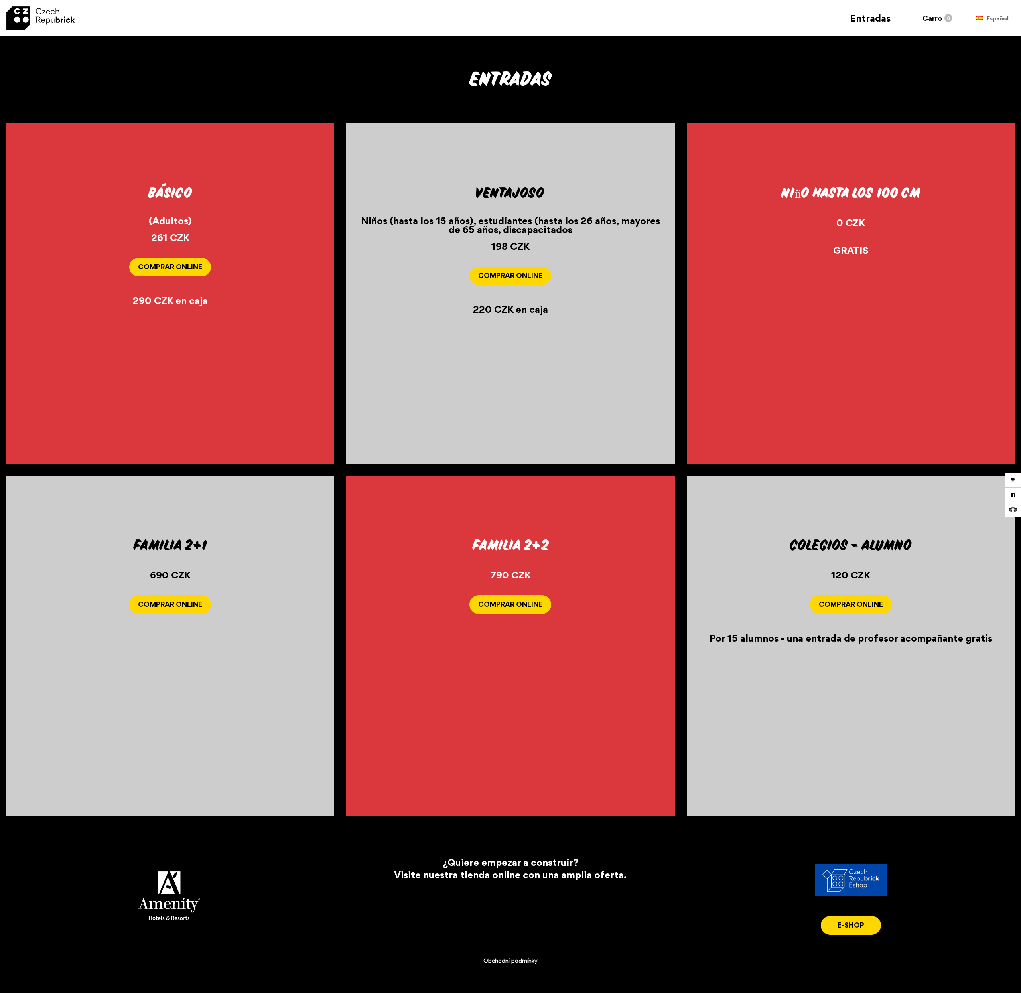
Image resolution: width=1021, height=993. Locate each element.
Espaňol (998, 19)
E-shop (851, 925)
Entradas (870, 18)
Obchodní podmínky (510, 960)
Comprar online (170, 267)
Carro (932, 18)
